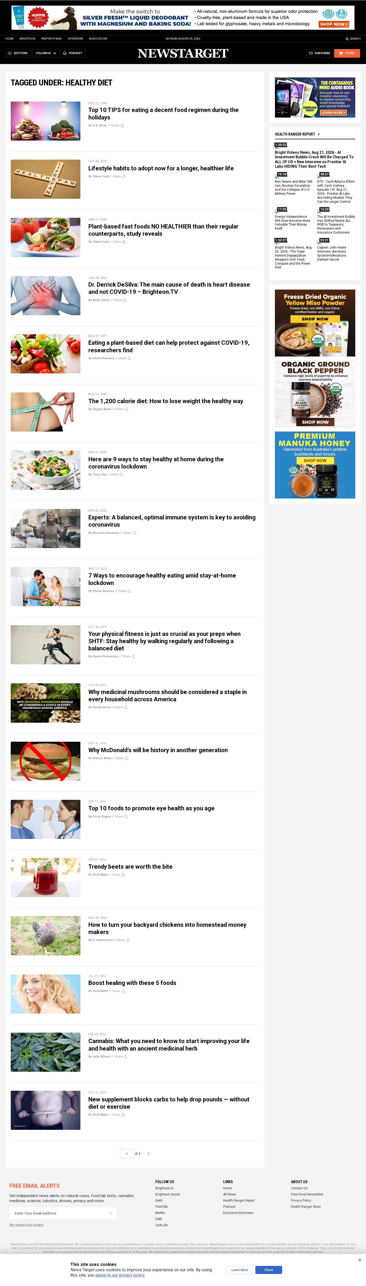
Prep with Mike (51, 38)
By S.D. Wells (97, 125)
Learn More (239, 1270)
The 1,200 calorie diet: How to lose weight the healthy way (165, 401)
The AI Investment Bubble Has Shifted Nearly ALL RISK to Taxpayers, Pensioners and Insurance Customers (336, 225)
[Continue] (111, 1213)
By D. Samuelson (100, 940)
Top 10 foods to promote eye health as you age (151, 808)
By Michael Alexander (103, 533)
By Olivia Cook (98, 176)
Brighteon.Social (167, 1194)
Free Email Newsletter (307, 1194)
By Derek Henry (99, 707)
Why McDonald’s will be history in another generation (158, 750)
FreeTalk (161, 1207)
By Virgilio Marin (99, 409)
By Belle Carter (99, 300)
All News (229, 1194)
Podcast (229, 1207)
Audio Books (98, 38)
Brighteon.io (164, 1188)
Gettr (159, 1200)
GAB (158, 1219)
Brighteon (27, 38)
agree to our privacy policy (119, 1275)
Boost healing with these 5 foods (132, 983)
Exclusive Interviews (238, 1213)
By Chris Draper (99, 816)
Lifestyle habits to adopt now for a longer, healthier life (161, 168)
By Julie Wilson (99, 1056)
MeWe (160, 1213)
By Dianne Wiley (99, 758)
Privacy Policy (301, 1200)
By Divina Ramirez (101, 358)
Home (9, 38)
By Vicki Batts (98, 874)
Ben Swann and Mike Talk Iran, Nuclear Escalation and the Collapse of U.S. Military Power (293, 188)
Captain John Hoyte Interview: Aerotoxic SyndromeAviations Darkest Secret (331, 253)
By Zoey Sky (97, 474)
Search (355, 38)
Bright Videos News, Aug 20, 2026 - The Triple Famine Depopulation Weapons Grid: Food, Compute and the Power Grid (293, 257)
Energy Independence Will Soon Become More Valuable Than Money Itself (292, 223)
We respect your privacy (26, 1225)
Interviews (75, 38)
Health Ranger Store (306, 1207)
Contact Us (299, 1188)
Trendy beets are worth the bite (130, 866)
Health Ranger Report (295, 134)
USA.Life (161, 1225)
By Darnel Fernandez (103, 656)
